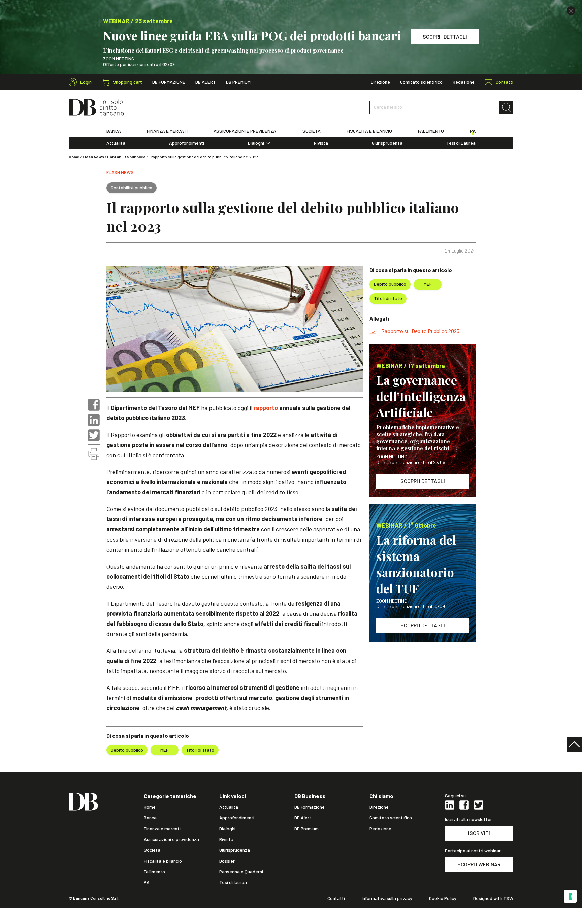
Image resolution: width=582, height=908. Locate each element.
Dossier (227, 861)
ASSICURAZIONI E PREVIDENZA (245, 131)
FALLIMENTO (431, 131)
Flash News (93, 156)
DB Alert (205, 82)
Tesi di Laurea (461, 143)
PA (473, 131)
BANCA (113, 131)
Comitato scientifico (421, 82)
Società (152, 850)
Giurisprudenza (387, 143)
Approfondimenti (186, 143)
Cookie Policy (442, 898)
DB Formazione (168, 82)
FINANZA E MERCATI (167, 131)
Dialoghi (256, 143)
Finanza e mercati (162, 828)
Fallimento (154, 871)
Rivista (321, 143)
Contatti (336, 898)
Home (74, 156)
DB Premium (238, 82)
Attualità (115, 143)
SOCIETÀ (311, 131)
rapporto (266, 407)
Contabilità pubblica (126, 156)
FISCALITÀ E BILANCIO (369, 131)
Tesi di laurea (233, 882)
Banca (150, 817)
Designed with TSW (493, 898)
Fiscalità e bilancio (163, 861)
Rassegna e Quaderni (241, 871)
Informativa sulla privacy (387, 898)
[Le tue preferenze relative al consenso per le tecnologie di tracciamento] (570, 896)
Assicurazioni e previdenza (171, 839)
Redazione (464, 82)
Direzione (380, 82)
